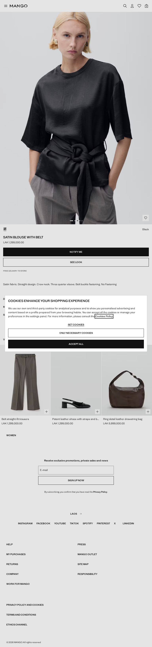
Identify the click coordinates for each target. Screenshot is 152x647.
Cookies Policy (104, 316)
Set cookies (76, 324)
